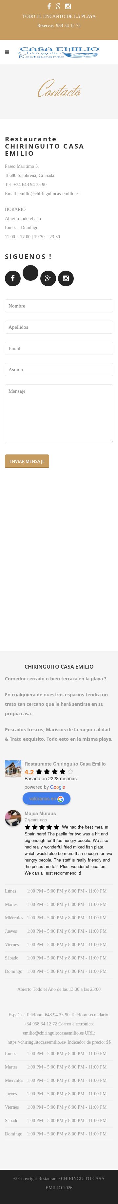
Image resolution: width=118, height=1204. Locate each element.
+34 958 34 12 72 (40, 1024)
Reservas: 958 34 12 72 (59, 25)
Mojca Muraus (40, 813)
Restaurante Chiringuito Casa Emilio (65, 763)
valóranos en (42, 798)
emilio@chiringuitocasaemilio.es (53, 1033)
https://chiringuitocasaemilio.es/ (37, 1042)
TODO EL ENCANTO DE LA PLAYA (59, 16)
